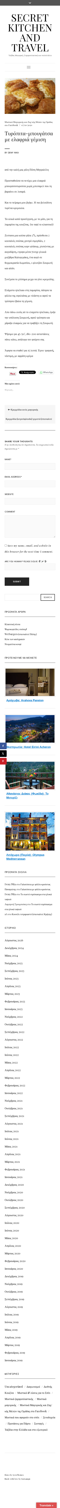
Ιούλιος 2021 (11, 1131)
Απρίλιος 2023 (12, 986)
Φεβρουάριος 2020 (15, 1261)
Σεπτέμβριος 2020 (15, 1207)
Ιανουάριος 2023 (13, 1009)
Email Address (13, 476)
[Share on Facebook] (3, 746)
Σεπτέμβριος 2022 (14, 1032)
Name (8, 459)
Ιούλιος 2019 (12, 1314)
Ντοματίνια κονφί (13, 644)
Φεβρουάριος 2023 (15, 1001)
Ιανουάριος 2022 (14, 1093)
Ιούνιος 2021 (11, 1139)
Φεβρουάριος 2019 (15, 1352)
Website (9, 494)
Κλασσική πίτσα (12, 624)
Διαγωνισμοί (33, 1386)
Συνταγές (39, 1423)
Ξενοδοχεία (49, 1417)
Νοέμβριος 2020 (14, 1192)
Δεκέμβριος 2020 (14, 1184)
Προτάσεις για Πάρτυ (19, 1423)
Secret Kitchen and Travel (30, 32)
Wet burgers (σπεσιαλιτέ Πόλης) (21, 634)
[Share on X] (3, 753)
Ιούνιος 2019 (11, 1322)
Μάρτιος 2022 (12, 1077)
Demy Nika (13, 152)
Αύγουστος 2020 (14, 1215)
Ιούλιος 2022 (12, 1047)
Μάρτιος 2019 (12, 1345)
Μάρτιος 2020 (12, 1253)
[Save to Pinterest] (3, 761)
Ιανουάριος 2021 (13, 1177)
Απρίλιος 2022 (13, 1070)
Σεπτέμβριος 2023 (14, 971)
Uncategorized (14, 1386)
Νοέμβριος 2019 (13, 1284)
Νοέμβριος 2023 (13, 963)
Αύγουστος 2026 (14, 940)
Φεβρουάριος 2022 (15, 1085)
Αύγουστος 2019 (14, 1306)
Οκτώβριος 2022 (14, 1024)
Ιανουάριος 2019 (13, 1360)
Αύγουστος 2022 (14, 1039)
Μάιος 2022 (11, 1062)
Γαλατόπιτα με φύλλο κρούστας (35, 884)
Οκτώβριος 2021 (13, 1108)
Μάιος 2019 (11, 1329)
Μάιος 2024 (11, 955)
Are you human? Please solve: (22, 561)
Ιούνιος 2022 (12, 1055)
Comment (10, 511)
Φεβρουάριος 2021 (15, 1169)
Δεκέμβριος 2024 (14, 948)
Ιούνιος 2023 (11, 978)
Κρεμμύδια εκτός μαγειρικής (24, 409)
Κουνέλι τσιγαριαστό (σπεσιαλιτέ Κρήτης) (32, 914)
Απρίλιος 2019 (12, 1337)
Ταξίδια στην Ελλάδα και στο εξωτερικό (26, 1429)
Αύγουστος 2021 (14, 1123)
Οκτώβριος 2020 (14, 1200)
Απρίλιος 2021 (12, 1154)
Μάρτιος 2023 (12, 993)
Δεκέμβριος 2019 (14, 1276)
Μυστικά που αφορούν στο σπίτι (22, 1417)
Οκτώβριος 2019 (14, 1291)
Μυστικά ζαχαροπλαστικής (19, 1399)
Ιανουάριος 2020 (14, 1268)
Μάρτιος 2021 (12, 1161)
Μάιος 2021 (11, 1146)
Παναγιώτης (10, 889)
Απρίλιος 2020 (13, 1245)
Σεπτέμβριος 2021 (14, 1116)
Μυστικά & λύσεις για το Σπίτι (33, 1392)
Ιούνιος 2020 (12, 1230)
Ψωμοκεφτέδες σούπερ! (16, 629)
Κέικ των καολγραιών (15, 639)
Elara (7, 1475)
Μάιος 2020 (11, 1238)
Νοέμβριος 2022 (14, 1016)
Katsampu (26, 1479)
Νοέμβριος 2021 (13, 1100)
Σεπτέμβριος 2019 (14, 1299)
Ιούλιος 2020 (12, 1222)
